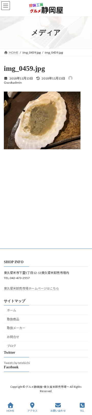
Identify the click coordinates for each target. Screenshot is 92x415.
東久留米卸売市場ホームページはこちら (31, 289)
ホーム (11, 310)
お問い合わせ (58, 410)
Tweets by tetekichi (17, 363)
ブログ (11, 346)
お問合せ (13, 337)
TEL (82, 410)
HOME (10, 410)
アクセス (32, 410)
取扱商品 (13, 319)
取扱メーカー (16, 328)
